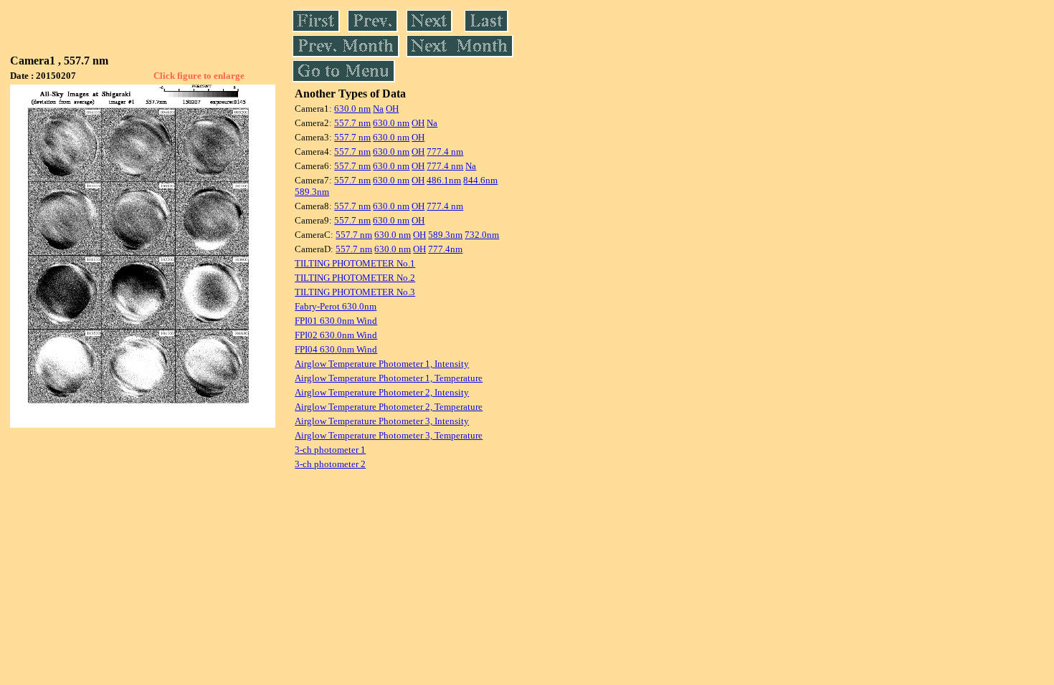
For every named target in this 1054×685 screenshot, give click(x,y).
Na (378, 108)
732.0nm (482, 234)
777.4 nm (445, 151)
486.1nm (444, 180)
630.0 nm (352, 108)
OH (392, 108)
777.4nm (445, 249)
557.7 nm (352, 123)
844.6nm (480, 180)
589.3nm (312, 191)
